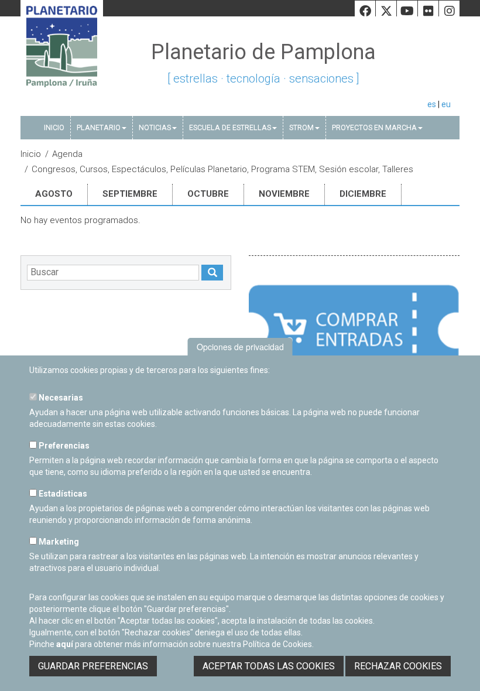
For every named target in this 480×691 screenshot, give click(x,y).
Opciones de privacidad (240, 347)
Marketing (58, 541)
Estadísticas (62, 493)
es (431, 104)
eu (446, 104)
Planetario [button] (99, 127)
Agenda (67, 154)
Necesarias (60, 397)
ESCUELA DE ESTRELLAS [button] (230, 127)
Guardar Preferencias (93, 666)
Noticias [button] (155, 127)
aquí (64, 644)
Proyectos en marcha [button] (374, 127)
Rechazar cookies (398, 666)
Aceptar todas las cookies (269, 666)
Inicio (54, 127)
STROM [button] (301, 127)
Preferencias (63, 445)
